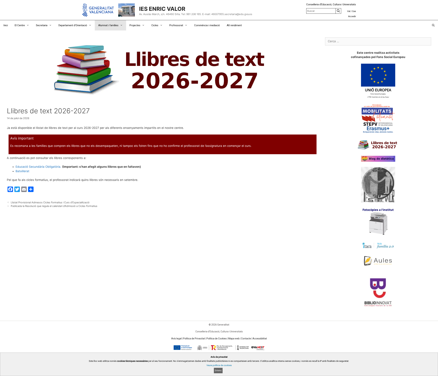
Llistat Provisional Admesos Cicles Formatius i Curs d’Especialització (50, 202)
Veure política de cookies (219, 365)
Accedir (352, 16)
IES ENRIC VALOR (162, 8)
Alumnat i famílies (108, 25)
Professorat (176, 25)
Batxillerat (22, 171)
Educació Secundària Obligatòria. (38, 166)
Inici (5, 25)
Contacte (246, 338)
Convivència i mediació (207, 25)
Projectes (135, 25)
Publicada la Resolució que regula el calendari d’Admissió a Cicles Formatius (54, 206)
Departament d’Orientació (73, 25)
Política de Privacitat (194, 338)
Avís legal (176, 338)
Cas (354, 11)
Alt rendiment (234, 25)
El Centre (20, 25)
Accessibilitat (260, 338)
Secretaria (41, 25)
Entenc (218, 370)
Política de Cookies (217, 338)
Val (348, 11)
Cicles (154, 25)
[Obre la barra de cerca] (433, 25)
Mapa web (234, 338)
